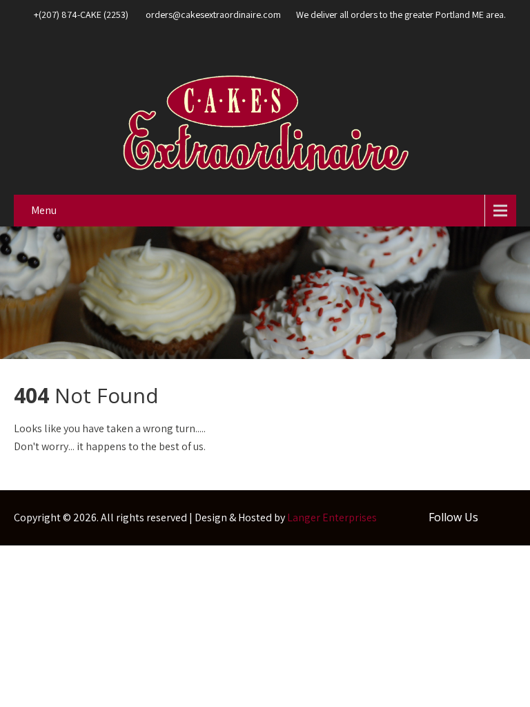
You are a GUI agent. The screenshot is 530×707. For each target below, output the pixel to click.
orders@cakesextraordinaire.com (213, 14)
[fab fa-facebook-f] (502, 45)
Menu (44, 210)
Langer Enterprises (332, 517)
